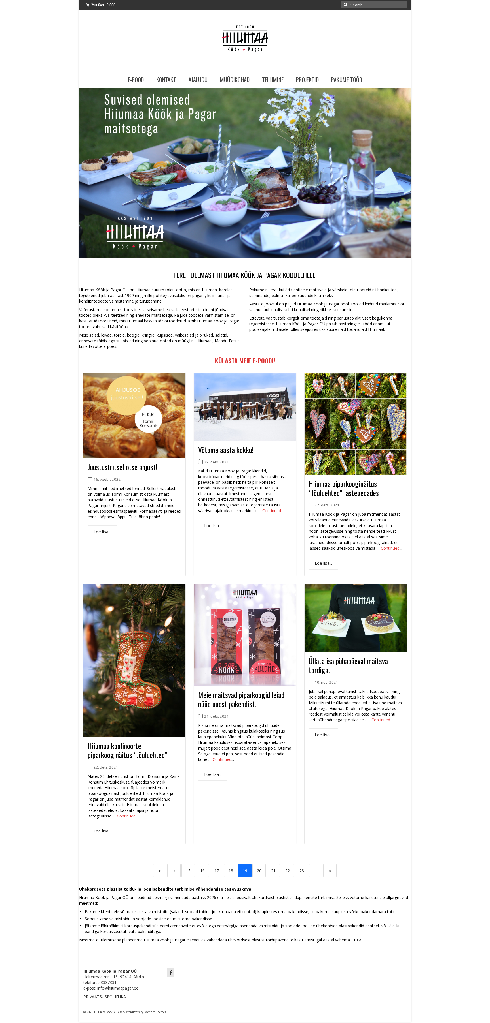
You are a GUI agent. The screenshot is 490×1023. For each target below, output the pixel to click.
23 (301, 870)
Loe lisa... (102, 531)
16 (202, 870)
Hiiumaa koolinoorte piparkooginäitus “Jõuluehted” (127, 750)
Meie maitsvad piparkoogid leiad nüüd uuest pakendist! (241, 699)
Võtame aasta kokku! (226, 449)
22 (287, 870)
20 (259, 870)
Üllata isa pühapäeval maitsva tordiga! (348, 665)
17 (216, 870)
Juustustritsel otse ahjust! (122, 466)
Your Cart (103, 4)
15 (188, 870)
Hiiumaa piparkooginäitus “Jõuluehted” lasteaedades (344, 488)
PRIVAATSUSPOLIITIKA (104, 996)
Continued (271, 510)
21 (273, 870)
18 (231, 870)
